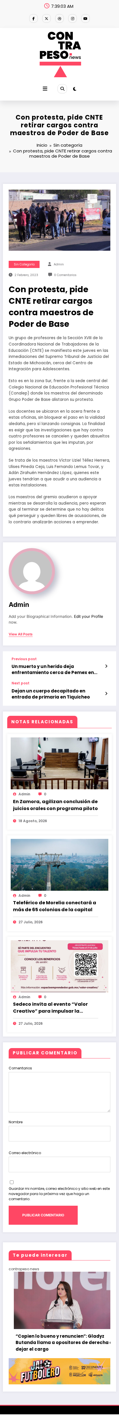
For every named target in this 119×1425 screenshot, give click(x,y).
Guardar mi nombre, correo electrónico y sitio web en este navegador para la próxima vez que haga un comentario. (59, 1193)
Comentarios (20, 1068)
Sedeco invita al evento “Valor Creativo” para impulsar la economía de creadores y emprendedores (50, 1008)
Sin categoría (24, 264)
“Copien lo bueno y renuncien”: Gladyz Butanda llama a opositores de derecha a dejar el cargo (52, 1342)
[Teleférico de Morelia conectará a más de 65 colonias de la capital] (59, 864)
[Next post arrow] (106, 693)
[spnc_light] (74, 89)
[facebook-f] (33, 18)
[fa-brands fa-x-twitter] (46, 18)
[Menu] (45, 89)
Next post (20, 683)
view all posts (21, 634)
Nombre (16, 1122)
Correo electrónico (25, 1152)
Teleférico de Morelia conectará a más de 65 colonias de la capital (54, 906)
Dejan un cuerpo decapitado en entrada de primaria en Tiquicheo (51, 694)
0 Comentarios (65, 275)
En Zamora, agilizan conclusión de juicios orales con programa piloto (55, 805)
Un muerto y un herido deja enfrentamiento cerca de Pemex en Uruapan (53, 669)
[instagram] (72, 18)
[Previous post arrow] (106, 666)
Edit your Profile (88, 616)
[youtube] (85, 18)
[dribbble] (59, 18)
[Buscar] (62, 88)
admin (59, 264)
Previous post (24, 659)
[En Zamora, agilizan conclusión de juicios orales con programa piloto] (59, 763)
